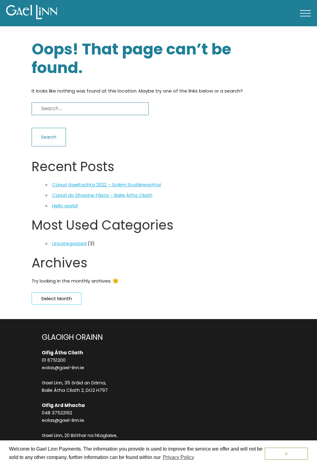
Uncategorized (69, 243)
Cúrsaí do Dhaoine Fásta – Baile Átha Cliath (102, 195)
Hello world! (65, 205)
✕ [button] (286, 453)
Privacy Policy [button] (178, 457)
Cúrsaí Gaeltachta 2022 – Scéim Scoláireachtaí (106, 184)
